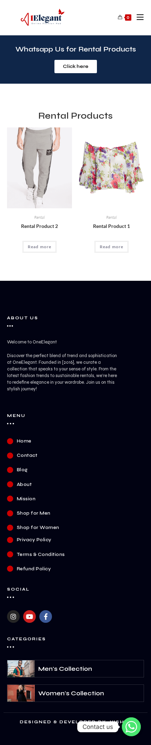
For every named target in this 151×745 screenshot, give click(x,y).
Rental (39, 217)
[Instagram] (13, 616)
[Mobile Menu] (137, 17)
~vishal (120, 721)
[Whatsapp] (131, 726)
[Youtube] (29, 616)
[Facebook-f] (45, 616)
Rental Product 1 (111, 226)
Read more (40, 246)
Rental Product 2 (39, 226)
